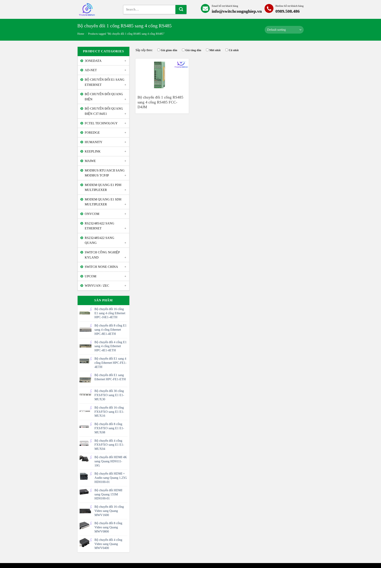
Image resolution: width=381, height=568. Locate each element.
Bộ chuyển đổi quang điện (104, 96)
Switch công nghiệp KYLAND (102, 255)
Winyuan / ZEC (97, 285)
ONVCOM (92, 214)
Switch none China (101, 266)
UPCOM (90, 276)
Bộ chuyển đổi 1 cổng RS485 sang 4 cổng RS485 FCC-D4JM (160, 102)
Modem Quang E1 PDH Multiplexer (103, 187)
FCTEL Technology (101, 123)
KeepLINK (93, 151)
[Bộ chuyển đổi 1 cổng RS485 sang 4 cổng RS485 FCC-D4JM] (162, 75)
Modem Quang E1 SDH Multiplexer (103, 202)
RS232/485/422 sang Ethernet (99, 226)
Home (80, 33)
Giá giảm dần (169, 50)
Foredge (92, 132)
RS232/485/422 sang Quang (99, 240)
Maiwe (90, 161)
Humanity (93, 142)
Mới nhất (215, 50)
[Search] (181, 9)
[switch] (97, 9)
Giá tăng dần (193, 50)
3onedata (93, 60)
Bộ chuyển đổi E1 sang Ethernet (104, 82)
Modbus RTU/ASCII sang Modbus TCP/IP (105, 173)
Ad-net (91, 70)
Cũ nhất (234, 50)
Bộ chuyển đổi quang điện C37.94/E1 (104, 111)
